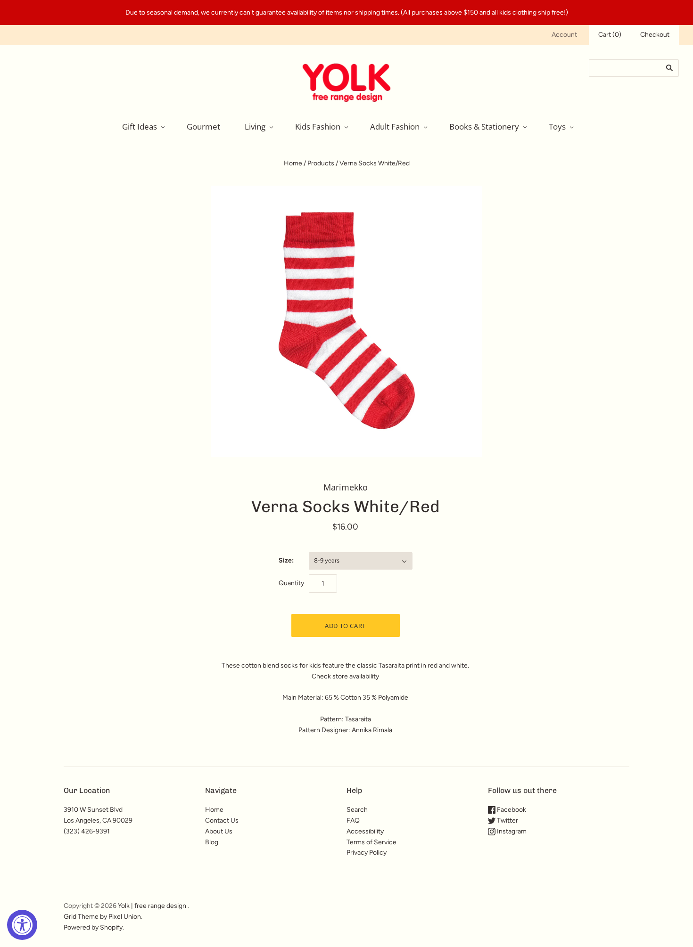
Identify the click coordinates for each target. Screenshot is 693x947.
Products (320, 163)
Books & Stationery (484, 126)
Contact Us (222, 820)
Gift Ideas (139, 126)
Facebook (510, 810)
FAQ (353, 820)
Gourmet (203, 126)
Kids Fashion (317, 126)
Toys (557, 126)
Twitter (506, 820)
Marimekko (345, 487)
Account (564, 35)
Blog (211, 842)
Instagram (511, 831)
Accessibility (365, 831)
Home (293, 163)
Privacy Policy (366, 853)
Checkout (654, 35)
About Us (218, 831)
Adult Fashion (395, 126)
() (609, 35)
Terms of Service (371, 842)
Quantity (291, 583)
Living (255, 126)
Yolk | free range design (152, 906)
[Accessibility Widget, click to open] (22, 925)
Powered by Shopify (93, 927)
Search (357, 810)
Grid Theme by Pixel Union (102, 917)
